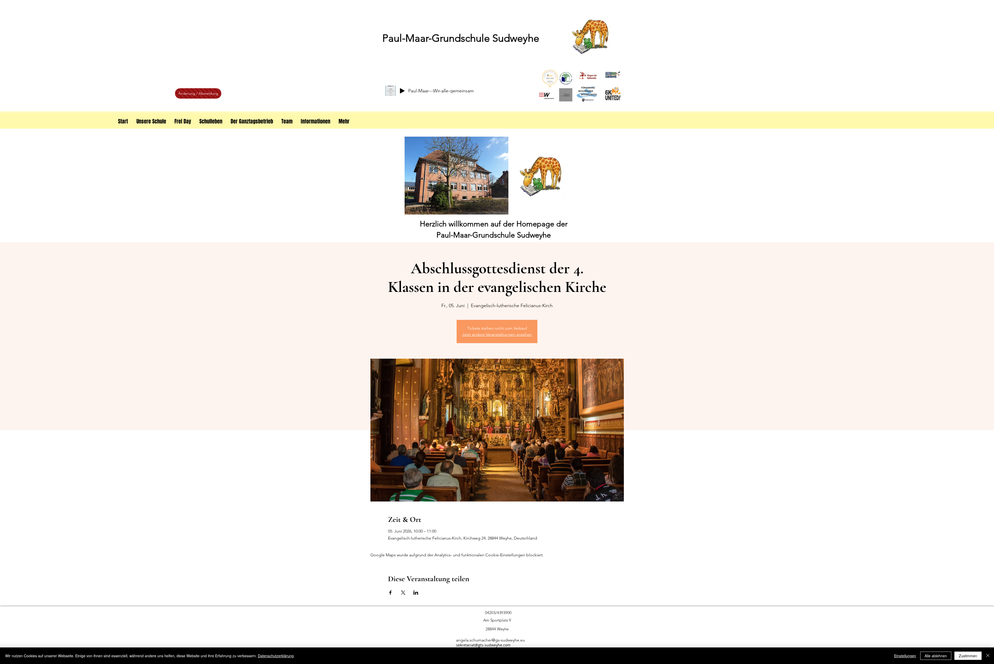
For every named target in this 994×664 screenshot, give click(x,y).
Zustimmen (968, 655)
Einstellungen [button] (905, 655)
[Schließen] (988, 656)
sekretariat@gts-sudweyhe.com (483, 645)
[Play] (402, 90)
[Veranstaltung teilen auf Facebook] (390, 593)
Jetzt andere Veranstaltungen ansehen (497, 334)
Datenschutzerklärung (276, 655)
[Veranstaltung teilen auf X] (403, 593)
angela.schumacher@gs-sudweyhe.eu (490, 640)
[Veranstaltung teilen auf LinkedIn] (415, 593)
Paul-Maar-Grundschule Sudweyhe (460, 38)
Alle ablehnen (936, 655)
